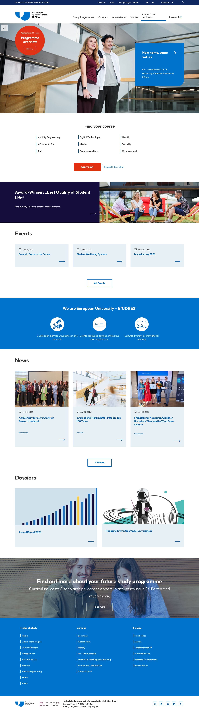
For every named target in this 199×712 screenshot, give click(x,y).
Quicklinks (165, 2)
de (147, 2)
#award (80, 432)
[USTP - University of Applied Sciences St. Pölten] (32, 14)
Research (174, 17)
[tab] (57, 138)
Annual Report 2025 (30, 531)
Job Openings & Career (128, 2)
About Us (102, 2)
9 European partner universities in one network (57, 337)
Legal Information (143, 647)
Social (25, 683)
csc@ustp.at (92, 706)
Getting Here (84, 641)
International (119, 17)
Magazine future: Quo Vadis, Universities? (128, 530)
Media (25, 635)
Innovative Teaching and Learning (94, 659)
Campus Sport (85, 671)
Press (112, 2)
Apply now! (87, 166)
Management (28, 653)
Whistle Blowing (142, 653)
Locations (83, 635)
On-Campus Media (87, 653)
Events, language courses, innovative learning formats (99, 337)
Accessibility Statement (145, 659)
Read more (99, 606)
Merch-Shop (140, 635)
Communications (30, 647)
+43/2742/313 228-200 (75, 706)
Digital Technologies (31, 641)
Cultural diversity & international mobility (142, 337)
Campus (103, 17)
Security (26, 665)
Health (25, 677)
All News (99, 462)
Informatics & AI (29, 659)
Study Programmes (83, 17)
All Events (99, 283)
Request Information (114, 167)
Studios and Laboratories (90, 665)
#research (23, 432)
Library (81, 647)
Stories (134, 17)
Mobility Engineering (32, 671)
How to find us (141, 665)
